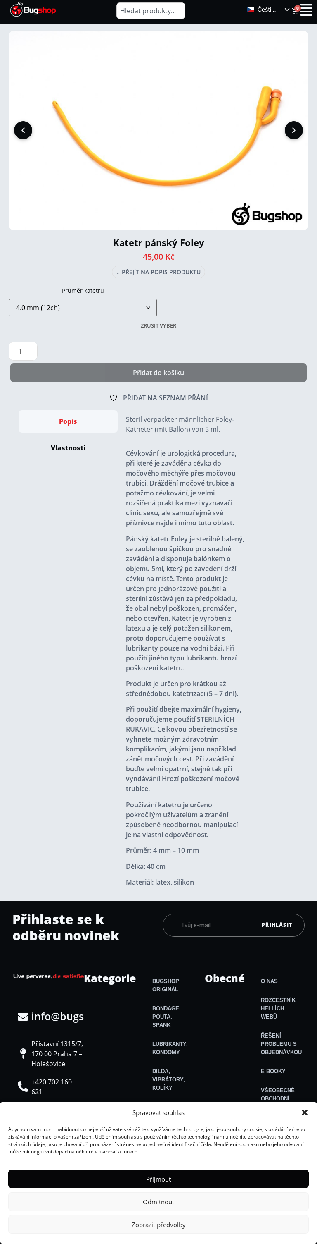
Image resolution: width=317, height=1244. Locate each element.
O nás (269, 981)
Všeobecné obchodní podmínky (278, 1098)
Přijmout (158, 1179)
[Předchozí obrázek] (23, 130)
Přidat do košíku (158, 372)
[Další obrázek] (294, 130)
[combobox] (150, 10)
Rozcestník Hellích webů (278, 1008)
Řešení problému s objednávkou (281, 1044)
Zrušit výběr (158, 325)
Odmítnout (158, 1202)
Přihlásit (277, 924)
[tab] (68, 421)
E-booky (273, 1071)
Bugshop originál (165, 985)
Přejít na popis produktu (158, 272)
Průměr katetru (83, 291)
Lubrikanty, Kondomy (170, 1048)
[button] (304, 1112)
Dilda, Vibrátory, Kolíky (168, 1079)
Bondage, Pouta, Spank (166, 1016)
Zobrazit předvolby (159, 1224)
